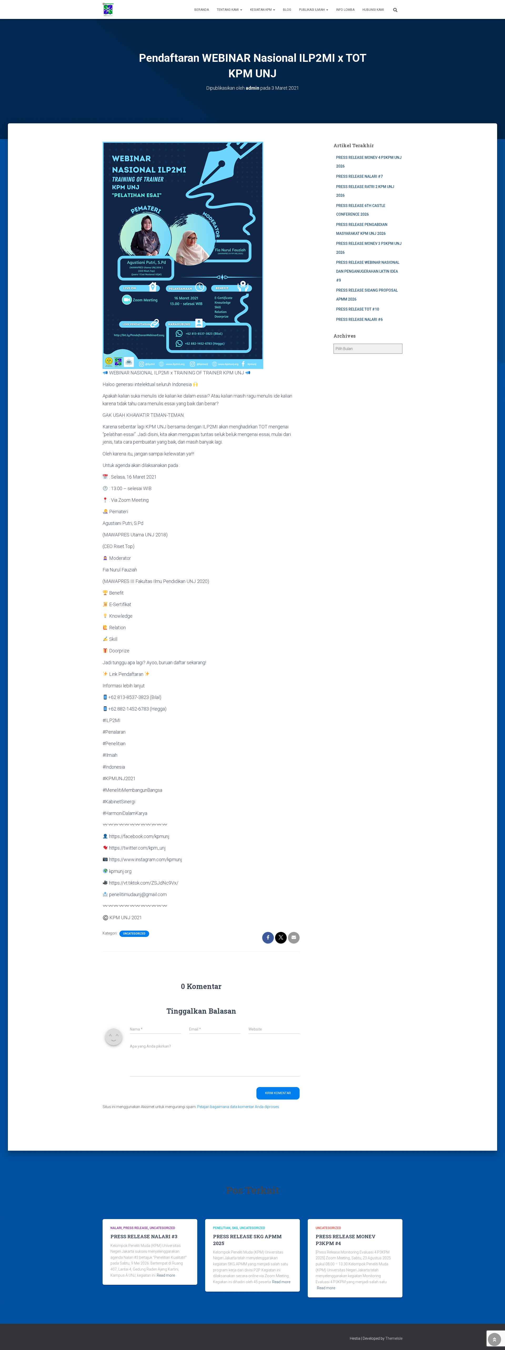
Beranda (201, 10)
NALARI (116, 1228)
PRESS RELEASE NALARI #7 (359, 176)
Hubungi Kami (373, 10)
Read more (166, 1275)
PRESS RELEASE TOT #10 (357, 309)
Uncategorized (134, 933)
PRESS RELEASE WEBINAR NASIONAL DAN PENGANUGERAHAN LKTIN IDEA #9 (367, 271)
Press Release (135, 1228)
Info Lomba (345, 10)
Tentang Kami (228, 10)
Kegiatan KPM (261, 10)
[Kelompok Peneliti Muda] (108, 9)
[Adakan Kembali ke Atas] (494, 1339)
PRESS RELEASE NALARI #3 (143, 1236)
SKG (235, 1228)
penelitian (221, 1228)
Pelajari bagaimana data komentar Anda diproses (238, 1107)
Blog (287, 10)
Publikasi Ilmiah (312, 10)
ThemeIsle (393, 1338)
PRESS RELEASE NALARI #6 (359, 319)
